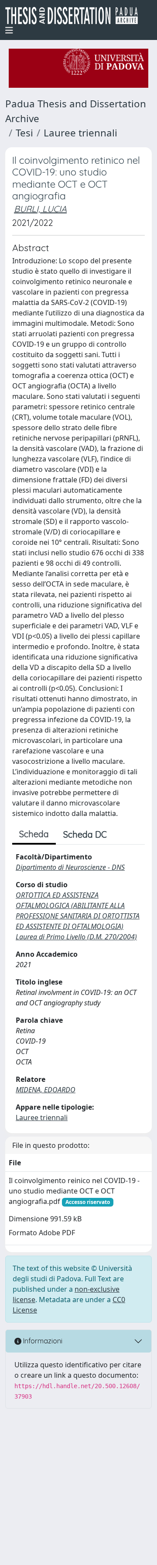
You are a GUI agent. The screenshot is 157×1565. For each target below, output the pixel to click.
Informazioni (41, 1340)
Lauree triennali (80, 132)
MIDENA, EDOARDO (45, 1089)
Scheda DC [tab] (85, 834)
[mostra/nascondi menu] (9, 30)
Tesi (24, 132)
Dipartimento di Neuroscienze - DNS (70, 867)
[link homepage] (75, 15)
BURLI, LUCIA (40, 208)
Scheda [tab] (34, 834)
